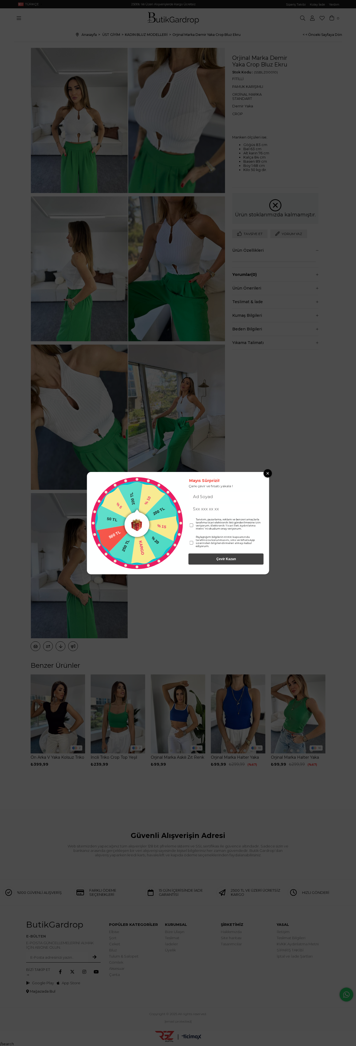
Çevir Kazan (226, 559)
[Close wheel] (268, 473)
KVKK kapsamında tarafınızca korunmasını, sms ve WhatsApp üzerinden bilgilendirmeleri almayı (225, 540)
